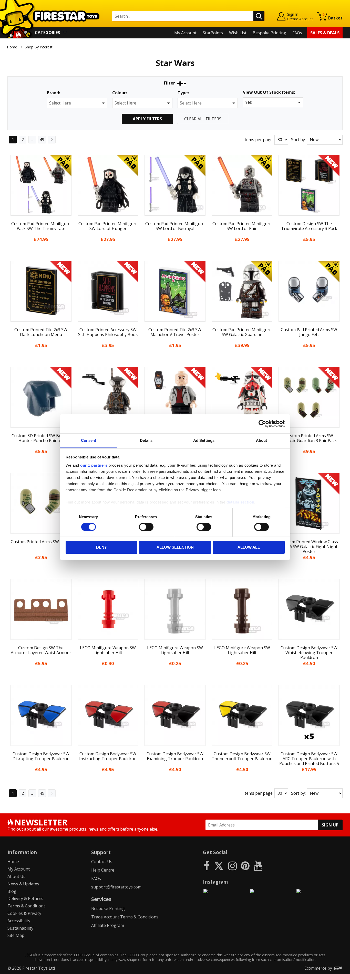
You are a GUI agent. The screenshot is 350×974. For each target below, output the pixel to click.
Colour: (119, 93)
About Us (16, 876)
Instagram (215, 881)
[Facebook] (207, 865)
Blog (11, 891)
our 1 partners (93, 465)
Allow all (249, 547)
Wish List (237, 33)
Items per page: (258, 139)
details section (240, 502)
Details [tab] (146, 440)
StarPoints (213, 33)
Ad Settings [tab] (203, 440)
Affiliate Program (107, 925)
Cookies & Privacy (24, 913)
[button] (77, 103)
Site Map (15, 935)
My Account (185, 33)
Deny (101, 547)
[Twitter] (219, 865)
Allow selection (175, 547)
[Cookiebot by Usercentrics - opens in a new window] (262, 423)
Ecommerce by (318, 968)
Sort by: (298, 139)
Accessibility (18, 921)
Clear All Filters (202, 119)
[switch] (146, 527)
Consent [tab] (88, 440)
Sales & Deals (324, 33)
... (32, 139)
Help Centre (102, 870)
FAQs (297, 33)
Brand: (53, 93)
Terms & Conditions (26, 906)
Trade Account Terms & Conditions (124, 917)
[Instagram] (232, 865)
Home (12, 47)
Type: (183, 93)
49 (42, 139)
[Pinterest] (245, 865)
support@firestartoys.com (116, 887)
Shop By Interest (39, 47)
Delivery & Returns (25, 898)
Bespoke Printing (269, 33)
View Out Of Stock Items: (269, 92)
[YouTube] (258, 865)
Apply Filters (147, 119)
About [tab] (261, 440)
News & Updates (23, 884)
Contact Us (101, 861)
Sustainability (20, 928)
